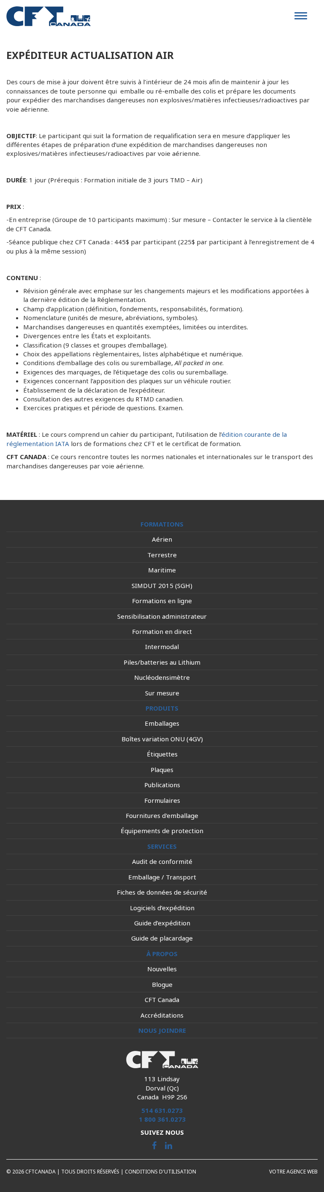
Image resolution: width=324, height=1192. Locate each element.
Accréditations (162, 1015)
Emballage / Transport (162, 877)
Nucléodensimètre (162, 677)
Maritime (162, 570)
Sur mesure (162, 693)
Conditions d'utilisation (160, 1171)
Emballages (162, 723)
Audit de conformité (162, 861)
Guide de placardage (162, 938)
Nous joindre (162, 1030)
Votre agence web (293, 1171)
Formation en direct (162, 631)
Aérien (162, 539)
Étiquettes (162, 754)
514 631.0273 (162, 1110)
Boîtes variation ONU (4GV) (162, 739)
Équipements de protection (162, 830)
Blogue (162, 984)
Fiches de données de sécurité (162, 892)
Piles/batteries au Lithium (162, 662)
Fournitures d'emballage (162, 815)
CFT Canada (162, 999)
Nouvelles (162, 969)
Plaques (162, 769)
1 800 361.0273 (162, 1119)
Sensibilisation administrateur (162, 616)
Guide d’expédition (162, 923)
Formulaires (162, 800)
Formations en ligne (162, 600)
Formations (162, 524)
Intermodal (162, 646)
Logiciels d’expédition (162, 907)
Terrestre (162, 555)
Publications (162, 784)
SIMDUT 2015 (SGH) (162, 585)
